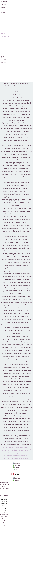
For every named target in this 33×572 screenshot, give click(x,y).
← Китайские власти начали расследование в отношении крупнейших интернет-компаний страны (17, 450)
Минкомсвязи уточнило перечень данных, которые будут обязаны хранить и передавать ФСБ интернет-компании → (16, 455)
